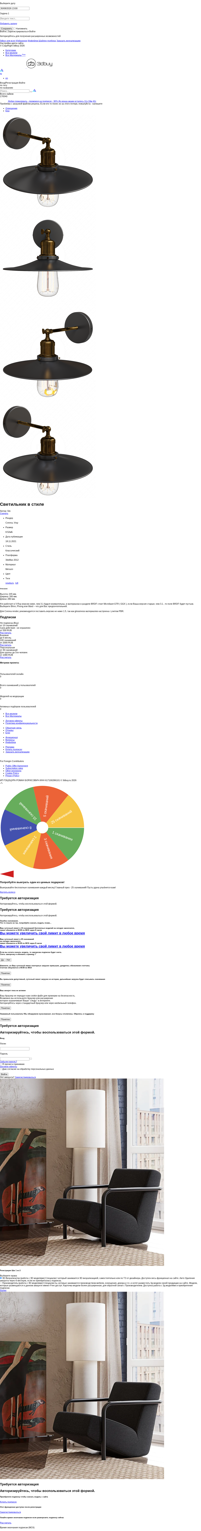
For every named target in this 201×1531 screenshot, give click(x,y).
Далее (3, 1290)
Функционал (11, 737)
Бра (7, 111)
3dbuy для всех (7, 41)
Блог (7, 733)
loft (16, 583)
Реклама (9, 747)
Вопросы (10, 740)
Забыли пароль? (8, 1062)
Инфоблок (33, 41)
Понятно (5, 973)
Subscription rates (14, 768)
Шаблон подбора (47, 41)
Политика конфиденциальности (21, 723)
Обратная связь (13, 728)
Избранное (21, 41)
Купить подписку (13, 749)
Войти (4, 1074)
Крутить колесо (7, 892)
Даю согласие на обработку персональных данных (28, 1069)
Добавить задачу (8, 23)
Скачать (4, 513)
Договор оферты (14, 721)
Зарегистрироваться (25, 1077)
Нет (8, 960)
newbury (9, 583)
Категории (10, 50)
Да (2, 960)
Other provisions (13, 771)
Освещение (11, 108)
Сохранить (6, 28)
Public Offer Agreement (16, 766)
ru (1, 73)
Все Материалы (15, 55)
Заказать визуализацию (68, 41)
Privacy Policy (12, 776)
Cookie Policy (12, 773)
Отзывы (9, 730)
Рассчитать (5, 633)
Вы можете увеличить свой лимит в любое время (42, 933)
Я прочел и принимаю (13, 1064)
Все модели (11, 53)
